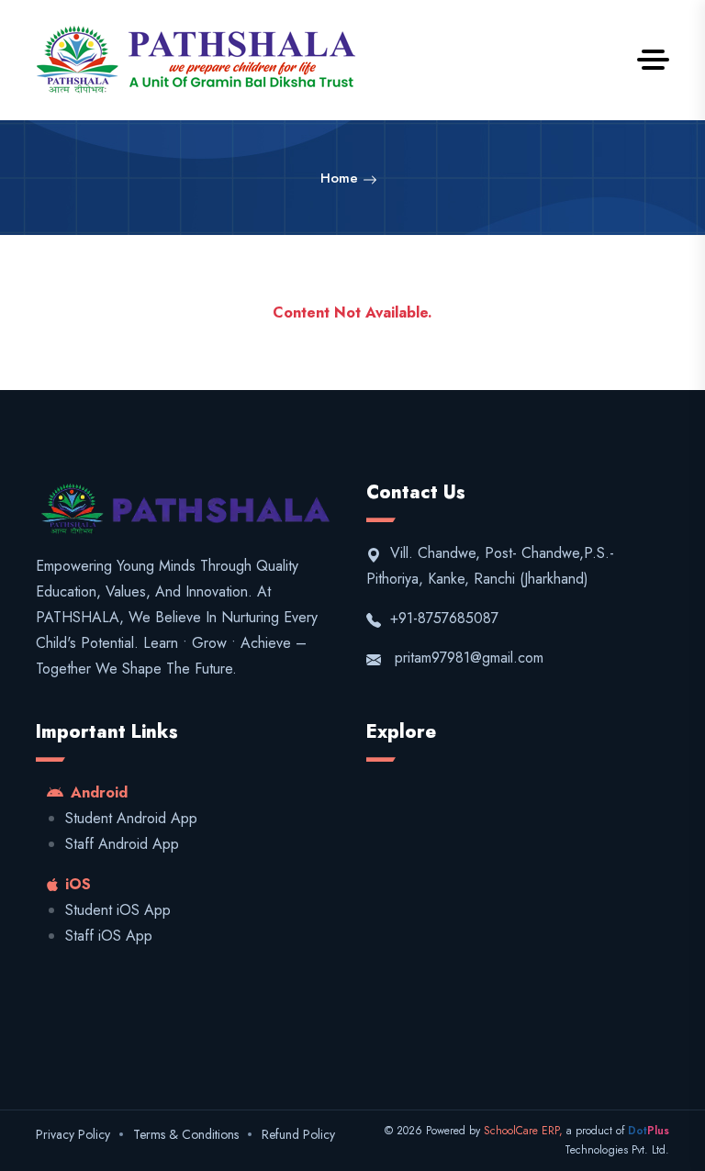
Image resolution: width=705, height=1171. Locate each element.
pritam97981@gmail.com (469, 657)
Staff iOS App (108, 935)
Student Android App (131, 818)
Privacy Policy (73, 1134)
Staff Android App (122, 843)
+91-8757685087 (442, 618)
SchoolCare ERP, (525, 1130)
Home (341, 178)
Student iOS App (118, 909)
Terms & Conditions (186, 1134)
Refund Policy (298, 1134)
